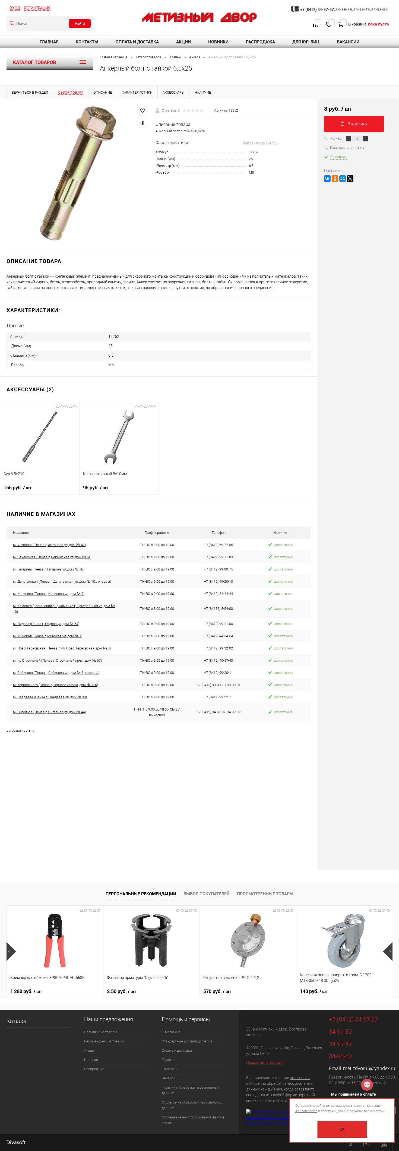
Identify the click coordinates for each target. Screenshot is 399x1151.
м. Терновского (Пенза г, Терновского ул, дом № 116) (55, 685)
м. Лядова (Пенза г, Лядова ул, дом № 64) (46, 624)
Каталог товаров (34, 62)
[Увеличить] (78, 174)
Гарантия (169, 1060)
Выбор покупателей (206, 894)
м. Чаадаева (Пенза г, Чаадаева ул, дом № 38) (50, 697)
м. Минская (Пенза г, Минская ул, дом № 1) (47, 636)
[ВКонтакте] (327, 178)
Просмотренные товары (265, 894)
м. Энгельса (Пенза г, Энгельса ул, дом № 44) (49, 712)
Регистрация (37, 8)
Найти (80, 23)
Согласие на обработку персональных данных (192, 1105)
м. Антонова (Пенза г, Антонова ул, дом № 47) (49, 545)
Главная (49, 42)
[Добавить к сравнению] (142, 123)
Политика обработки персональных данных (190, 1090)
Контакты (87, 42)
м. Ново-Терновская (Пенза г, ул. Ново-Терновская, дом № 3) (62, 648)
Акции (183, 42)
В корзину (357, 123)
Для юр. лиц (305, 42)
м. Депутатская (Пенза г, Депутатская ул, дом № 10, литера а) (62, 581)
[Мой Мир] (342, 178)
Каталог (17, 1021)
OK (342, 1129)
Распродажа (260, 42)
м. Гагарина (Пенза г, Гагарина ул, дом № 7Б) (48, 569)
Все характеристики (260, 142)
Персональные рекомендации (141, 894)
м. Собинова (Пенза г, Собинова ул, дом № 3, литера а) (56, 673)
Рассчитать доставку (347, 147)
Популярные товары (100, 1032)
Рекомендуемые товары (104, 1041)
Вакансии (348, 42)
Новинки (218, 42)
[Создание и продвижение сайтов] (16, 1143)
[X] (350, 178)
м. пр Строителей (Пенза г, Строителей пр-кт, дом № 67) (57, 660)
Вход (15, 8)
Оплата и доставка (137, 42)
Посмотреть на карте (264, 1062)
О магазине (171, 1032)
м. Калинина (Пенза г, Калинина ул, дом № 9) (48, 594)
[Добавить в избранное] (142, 111)
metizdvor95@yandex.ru (369, 1068)
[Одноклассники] (335, 178)
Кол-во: (336, 138)
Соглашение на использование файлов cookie (193, 1120)
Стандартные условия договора (187, 1041)
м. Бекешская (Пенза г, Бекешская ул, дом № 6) (51, 557)
